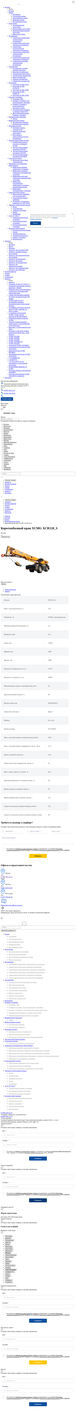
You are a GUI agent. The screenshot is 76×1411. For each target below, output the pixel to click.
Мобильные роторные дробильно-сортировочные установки (22, 172)
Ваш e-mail (56, 831)
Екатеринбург (8, 430)
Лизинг (7, 273)
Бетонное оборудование (17, 228)
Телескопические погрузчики (18, 26)
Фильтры (12, 248)
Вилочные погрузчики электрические (20, 161)
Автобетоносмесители (20, 235)
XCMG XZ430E (14, 340)
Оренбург (7, 448)
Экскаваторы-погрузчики (21, 74)
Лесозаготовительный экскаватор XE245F (20, 152)
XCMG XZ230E (14, 336)
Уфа (5, 466)
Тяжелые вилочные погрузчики (19, 132)
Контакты (8, 378)
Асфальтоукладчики (19, 210)
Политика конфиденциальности (8, 916)
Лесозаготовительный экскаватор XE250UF (20, 155)
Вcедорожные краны (20, 21)
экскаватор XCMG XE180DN (19, 345)
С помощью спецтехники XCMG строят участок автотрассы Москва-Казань (18, 314)
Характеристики (10, 589)
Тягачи (15, 119)
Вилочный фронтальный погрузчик (21, 957)
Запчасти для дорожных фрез (18, 268)
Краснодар (7, 435)
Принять (35, 223)
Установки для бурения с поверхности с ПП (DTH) (21, 202)
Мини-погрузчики (19, 34)
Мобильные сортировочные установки (22, 190)
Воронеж (7, 428)
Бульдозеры (13, 83)
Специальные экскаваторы (22, 75)
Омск (5, 446)
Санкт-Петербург (9, 457)
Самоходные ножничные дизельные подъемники (21, 58)
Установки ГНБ (18, 99)
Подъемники (13, 36)
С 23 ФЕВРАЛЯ (14, 358)
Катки (15, 207)
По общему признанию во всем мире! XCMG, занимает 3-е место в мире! (19, 309)
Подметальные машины (21, 124)
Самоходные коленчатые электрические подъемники (21, 54)
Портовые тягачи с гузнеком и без (19, 128)
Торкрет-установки (19, 237)
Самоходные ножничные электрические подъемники (21, 39)
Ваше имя (9, 831)
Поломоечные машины (20, 122)
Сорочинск (7, 460)
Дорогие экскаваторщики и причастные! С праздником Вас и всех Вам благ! (19, 323)
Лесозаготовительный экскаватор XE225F (20, 148)
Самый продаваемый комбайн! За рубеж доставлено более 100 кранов (19, 296)
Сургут (6, 462)
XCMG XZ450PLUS (15, 342)
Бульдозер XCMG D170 (21, 84)
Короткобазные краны (20, 18)
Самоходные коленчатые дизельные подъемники (21, 44)
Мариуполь (7, 439)
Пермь (6, 451)
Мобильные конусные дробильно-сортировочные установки (22, 178)
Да (2, 407)
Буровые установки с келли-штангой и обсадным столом (20, 106)
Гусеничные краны (19, 16)
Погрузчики (13, 23)
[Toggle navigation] (1, 477)
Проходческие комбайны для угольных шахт (21, 195)
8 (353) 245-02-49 (6, 888)
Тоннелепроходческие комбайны (20, 1066)
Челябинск (7, 469)
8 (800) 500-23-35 (6, 1116)
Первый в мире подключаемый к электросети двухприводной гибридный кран (20, 291)
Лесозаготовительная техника (19, 140)
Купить (4, 584)
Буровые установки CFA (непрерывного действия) (21, 101)
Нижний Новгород (10, 442)
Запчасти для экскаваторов (18, 262)
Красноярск (7, 437)
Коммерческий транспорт (17, 117)
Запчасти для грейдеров (17, 270)
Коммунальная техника (16, 120)
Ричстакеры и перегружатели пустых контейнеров (20, 136)
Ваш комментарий (8, 838)
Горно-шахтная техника (17, 192)
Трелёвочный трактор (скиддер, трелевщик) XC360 (20, 144)
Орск (5, 449)
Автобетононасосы (19, 234)
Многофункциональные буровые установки (21, 114)
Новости (8, 279)
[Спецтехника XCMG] (9, 4)
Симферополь (8, 458)
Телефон (5, 1140)
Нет (4, 407)
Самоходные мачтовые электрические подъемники (20, 63)
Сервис (7, 275)
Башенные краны (18, 20)
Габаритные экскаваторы (21, 81)
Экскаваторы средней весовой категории (20, 69)
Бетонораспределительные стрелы (20, 1098)
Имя (4, 1131)
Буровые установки (15, 97)
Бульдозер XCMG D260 (21, 90)
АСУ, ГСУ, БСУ (14, 216)
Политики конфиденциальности (50, 850)
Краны (11, 12)
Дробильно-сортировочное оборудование (18, 164)
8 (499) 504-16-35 (6, 877)
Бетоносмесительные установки (19, 1094)
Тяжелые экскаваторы (20, 79)
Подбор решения (10, 271)
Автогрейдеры (18, 208)
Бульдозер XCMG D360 (21, 95)
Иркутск (6, 431)
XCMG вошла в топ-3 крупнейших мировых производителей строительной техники (19, 303)
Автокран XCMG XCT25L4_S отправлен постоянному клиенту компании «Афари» (20, 286)
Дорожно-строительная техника (19, 205)
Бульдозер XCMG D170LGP (19, 87)
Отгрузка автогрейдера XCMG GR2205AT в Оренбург (19, 375)
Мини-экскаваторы (19, 77)
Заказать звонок (6, 399)
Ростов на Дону (9, 453)
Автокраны (16, 14)
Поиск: (3, 417)
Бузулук (6, 424)
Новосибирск (8, 444)
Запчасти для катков (15, 261)
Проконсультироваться (8, 930)
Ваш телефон (35, 831)
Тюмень (6, 464)
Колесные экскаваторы (20, 72)
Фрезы (15, 212)
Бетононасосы (17, 239)
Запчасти (8, 241)
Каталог (7, 7)
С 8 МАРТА (13, 360)
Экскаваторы (13, 66)
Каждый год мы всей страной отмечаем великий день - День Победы (19, 332)
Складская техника (15, 158)
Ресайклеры (17, 214)
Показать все (6, 537)
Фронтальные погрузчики (21, 29)
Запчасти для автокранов (17, 259)
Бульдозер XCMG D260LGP (19, 92)
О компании (9, 277)
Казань (6, 433)
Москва (3, 402)
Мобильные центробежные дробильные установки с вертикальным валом (21, 184)
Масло (11, 246)
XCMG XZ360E (14, 338)
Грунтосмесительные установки (19, 1091)
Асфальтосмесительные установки (20, 1088)
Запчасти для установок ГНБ (18, 250)
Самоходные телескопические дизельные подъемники (21, 48)
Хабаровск (7, 467)
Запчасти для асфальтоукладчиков (15, 265)
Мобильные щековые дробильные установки (20, 168)
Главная (7, 516)
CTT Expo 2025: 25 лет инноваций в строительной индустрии (18, 363)
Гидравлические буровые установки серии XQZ (21, 110)
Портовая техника (15, 126)
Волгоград (7, 426)
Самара (6, 455)
